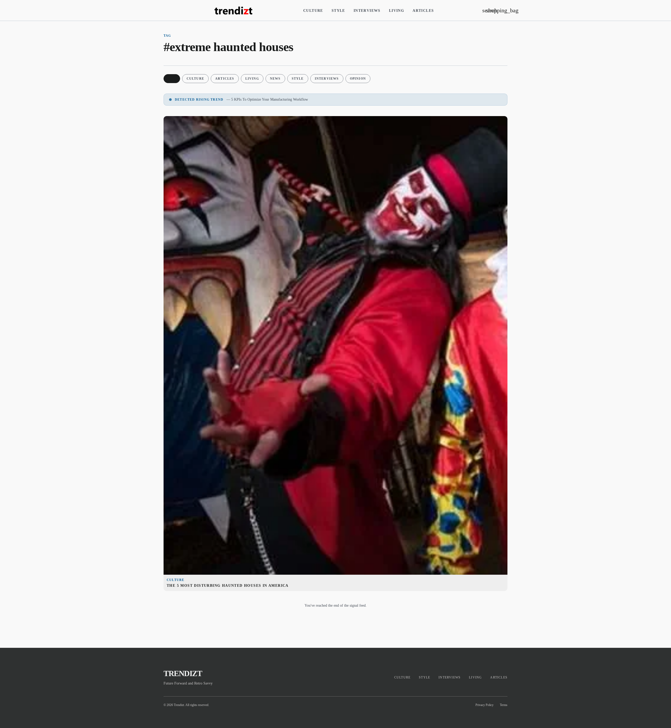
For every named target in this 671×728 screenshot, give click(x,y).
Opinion (358, 78)
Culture (313, 11)
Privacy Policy (484, 705)
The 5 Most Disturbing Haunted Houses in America (228, 586)
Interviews (367, 11)
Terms (503, 705)
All (172, 78)
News (275, 78)
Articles (423, 11)
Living (396, 11)
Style (338, 11)
